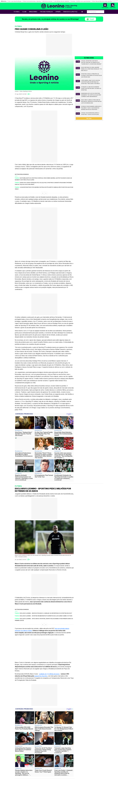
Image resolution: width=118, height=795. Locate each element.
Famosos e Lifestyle (70, 12)
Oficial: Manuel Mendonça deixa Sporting (102, 1)
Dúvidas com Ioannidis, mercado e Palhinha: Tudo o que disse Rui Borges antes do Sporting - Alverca (91, 108)
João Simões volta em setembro (61, 1)
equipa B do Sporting (40, 676)
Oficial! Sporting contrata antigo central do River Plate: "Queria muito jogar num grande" (91, 62)
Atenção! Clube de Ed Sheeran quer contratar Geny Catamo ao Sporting (91, 88)
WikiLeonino (33, 12)
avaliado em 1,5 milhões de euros (49, 674)
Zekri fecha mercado (47, 1)
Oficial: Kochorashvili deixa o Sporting (32, 1)
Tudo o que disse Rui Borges (14, 1)
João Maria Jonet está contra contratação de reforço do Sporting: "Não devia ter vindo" (90, 82)
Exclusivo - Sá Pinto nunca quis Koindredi (80, 1)
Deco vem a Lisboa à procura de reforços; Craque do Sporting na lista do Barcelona (91, 101)
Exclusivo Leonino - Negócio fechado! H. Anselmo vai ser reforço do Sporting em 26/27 (46, 613)
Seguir (91, 19)
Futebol (17, 12)
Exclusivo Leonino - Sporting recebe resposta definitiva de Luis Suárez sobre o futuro (46, 616)
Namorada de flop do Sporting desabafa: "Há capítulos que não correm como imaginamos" (91, 95)
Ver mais (88, 118)
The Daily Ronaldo (46, 12)
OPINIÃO (58, 12)
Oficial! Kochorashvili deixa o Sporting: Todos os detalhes (90, 113)
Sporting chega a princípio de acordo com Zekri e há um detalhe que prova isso (91, 75)
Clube (24, 12)
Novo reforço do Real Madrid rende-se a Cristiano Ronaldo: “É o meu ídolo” (91, 69)
